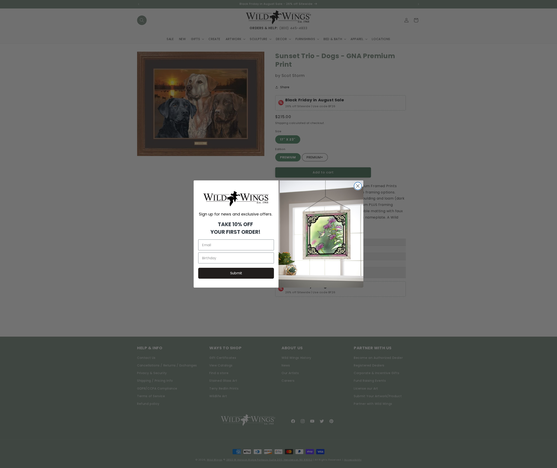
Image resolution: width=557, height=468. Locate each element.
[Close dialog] (358, 186)
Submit (236, 273)
